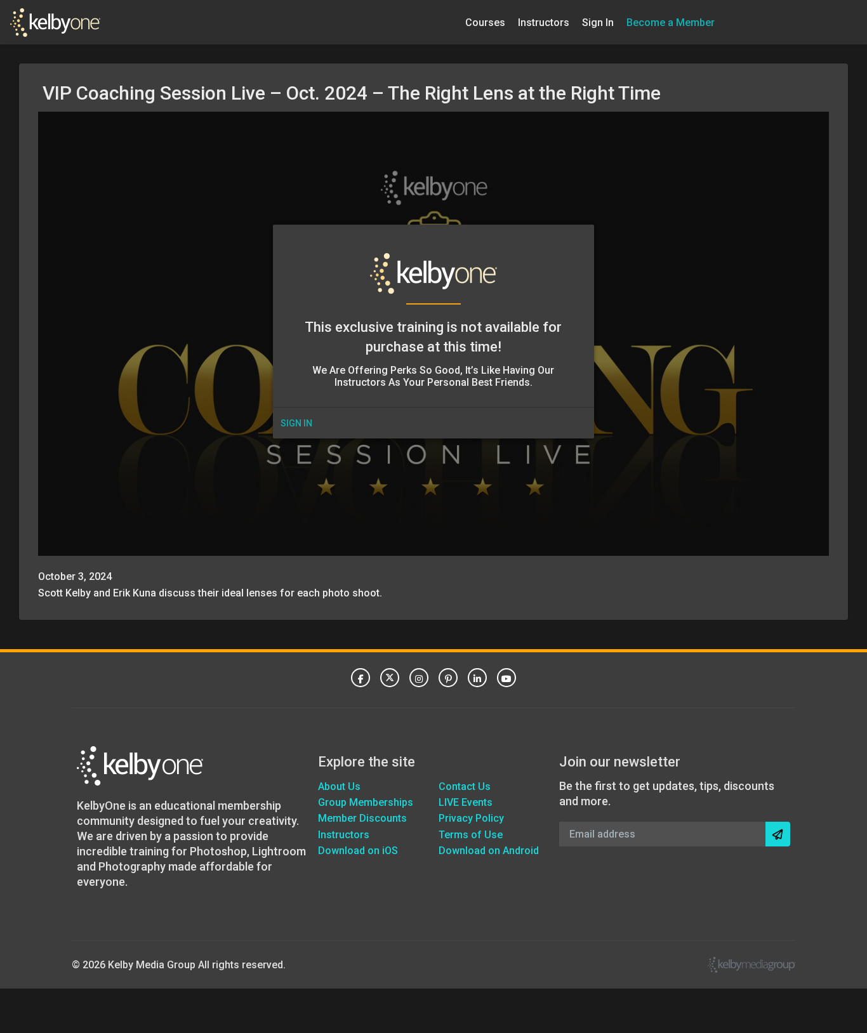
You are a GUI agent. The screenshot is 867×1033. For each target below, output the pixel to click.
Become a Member (670, 22)
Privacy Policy (471, 818)
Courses (485, 22)
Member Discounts (362, 818)
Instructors (543, 22)
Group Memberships (365, 802)
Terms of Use (471, 835)
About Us (339, 786)
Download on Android (489, 851)
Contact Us (465, 786)
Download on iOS (358, 851)
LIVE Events (466, 802)
